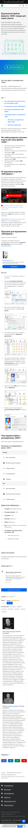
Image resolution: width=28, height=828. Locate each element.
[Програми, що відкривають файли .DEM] (11, 448)
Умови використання (6, 820)
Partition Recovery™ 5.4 (7, 260)
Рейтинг (9, 600)
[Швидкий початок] (26, 5)
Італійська (4, 611)
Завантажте (7, 276)
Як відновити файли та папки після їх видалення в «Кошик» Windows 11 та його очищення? (12, 207)
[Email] (17, 760)
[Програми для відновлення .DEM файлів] (13, 234)
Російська (16, 609)
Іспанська (4, 609)
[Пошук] (19, 5)
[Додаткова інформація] (19, 505)
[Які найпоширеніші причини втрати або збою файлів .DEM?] (7, 142)
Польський (10, 609)
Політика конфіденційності (19, 820)
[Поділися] (9, 755)
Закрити (20, 826)
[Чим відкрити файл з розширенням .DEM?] (21, 438)
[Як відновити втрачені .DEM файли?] (14, 174)
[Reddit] (24, 760)
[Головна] (2, 6)
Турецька (23, 609)
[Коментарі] (12, 566)
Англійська (12, 606)
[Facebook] (4, 760)
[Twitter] (10, 760)
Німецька (19, 606)
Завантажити (14, 266)
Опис (25, 826)
